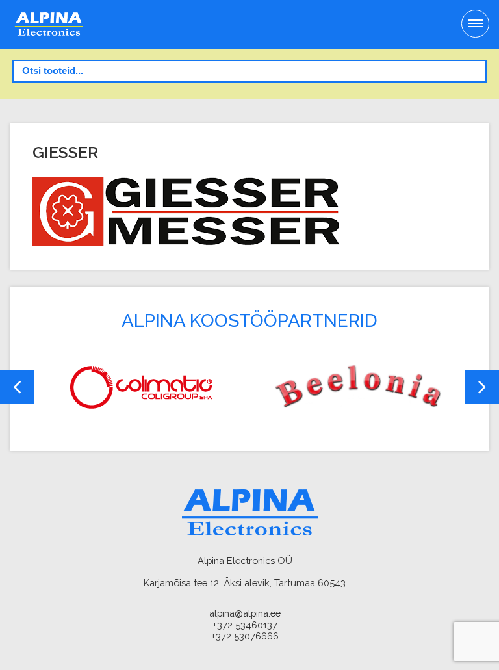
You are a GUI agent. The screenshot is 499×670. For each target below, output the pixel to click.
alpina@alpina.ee (245, 613)
